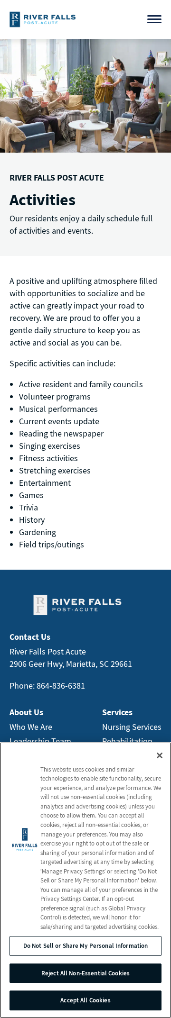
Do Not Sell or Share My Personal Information (85, 946)
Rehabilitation (127, 741)
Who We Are (31, 726)
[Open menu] (154, 19)
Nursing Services (132, 726)
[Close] (159, 755)
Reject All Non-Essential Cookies (85, 973)
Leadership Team (40, 741)
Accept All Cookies (85, 1000)
